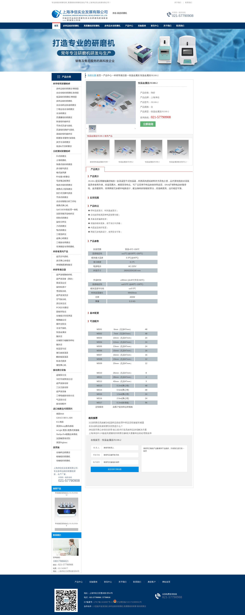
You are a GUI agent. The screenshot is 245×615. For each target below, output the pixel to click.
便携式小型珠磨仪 (64, 189)
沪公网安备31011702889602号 (129, 602)
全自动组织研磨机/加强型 (67, 93)
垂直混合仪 (61, 283)
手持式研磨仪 (62, 197)
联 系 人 (96, 448)
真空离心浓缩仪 (63, 261)
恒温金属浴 (61, 332)
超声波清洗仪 (62, 295)
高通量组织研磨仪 (64, 117)
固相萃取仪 (61, 312)
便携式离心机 (62, 205)
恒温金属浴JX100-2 (149, 75)
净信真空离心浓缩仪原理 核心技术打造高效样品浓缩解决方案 (118, 430)
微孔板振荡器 (62, 353)
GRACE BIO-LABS (64, 418)
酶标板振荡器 (62, 357)
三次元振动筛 (62, 387)
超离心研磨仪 (62, 238)
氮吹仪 (59, 336)
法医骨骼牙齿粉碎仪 (65, 214)
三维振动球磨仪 (63, 242)
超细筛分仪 (61, 375)
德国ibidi (60, 414)
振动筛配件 (61, 404)
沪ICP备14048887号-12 (103, 602)
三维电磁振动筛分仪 (65, 396)
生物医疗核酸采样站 (65, 340)
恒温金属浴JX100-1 (152, 162)
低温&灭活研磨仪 (64, 146)
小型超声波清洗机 (100, 606)
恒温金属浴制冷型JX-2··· (178, 162)
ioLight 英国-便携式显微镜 (67, 430)
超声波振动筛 (62, 383)
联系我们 (188, 3)
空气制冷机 (61, 299)
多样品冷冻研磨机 (112, 26)
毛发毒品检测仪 (63, 181)
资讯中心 (155, 26)
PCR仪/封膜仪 (62, 308)
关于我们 (177, 3)
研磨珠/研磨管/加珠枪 (65, 138)
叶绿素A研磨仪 (63, 177)
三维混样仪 (61, 234)
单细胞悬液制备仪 (64, 265)
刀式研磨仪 (61, 226)
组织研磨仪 (141, 606)
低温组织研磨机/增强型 (66, 97)
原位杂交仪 (61, 303)
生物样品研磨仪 (63, 452)
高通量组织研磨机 (92, 26)
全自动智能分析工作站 (66, 201)
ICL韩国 (60, 422)
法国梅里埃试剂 (63, 438)
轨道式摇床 (61, 361)
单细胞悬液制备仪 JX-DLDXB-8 (66, 513)
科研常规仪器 (120, 75)
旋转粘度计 (61, 287)
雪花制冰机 (61, 291)
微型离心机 (61, 365)
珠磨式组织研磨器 (64, 164)
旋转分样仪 (61, 222)
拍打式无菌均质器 (64, 193)
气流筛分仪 (61, 400)
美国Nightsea (61, 442)
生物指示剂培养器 (64, 316)
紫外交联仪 (61, 324)
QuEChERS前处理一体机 (67, 210)
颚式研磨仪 (61, 230)
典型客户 (152, 582)
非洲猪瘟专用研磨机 (65, 247)
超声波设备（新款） (65, 279)
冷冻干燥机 (61, 328)
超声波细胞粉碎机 (64, 275)
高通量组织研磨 (129, 606)
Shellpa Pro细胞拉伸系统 (66, 434)
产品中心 (129, 26)
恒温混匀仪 (61, 349)
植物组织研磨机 (63, 457)
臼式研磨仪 (61, 156)
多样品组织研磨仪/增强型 (67, 89)
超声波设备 (61, 391)
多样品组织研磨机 (71, 26)
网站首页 (166, 582)
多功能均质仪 (62, 168)
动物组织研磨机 (63, 461)
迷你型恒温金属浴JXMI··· (99, 162)
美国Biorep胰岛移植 (65, 426)
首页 (56, 26)
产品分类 (66, 77)
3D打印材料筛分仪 (64, 379)
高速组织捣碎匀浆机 (65, 130)
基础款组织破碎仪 (64, 134)
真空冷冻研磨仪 (63, 142)
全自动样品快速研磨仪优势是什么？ (106, 426)
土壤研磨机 (61, 160)
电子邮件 (96, 462)
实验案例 (142, 26)
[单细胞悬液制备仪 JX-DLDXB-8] (66, 509)
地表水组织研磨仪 (64, 185)
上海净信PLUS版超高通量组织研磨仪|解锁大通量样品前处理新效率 (120, 433)
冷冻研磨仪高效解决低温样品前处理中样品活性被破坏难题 (116, 422)
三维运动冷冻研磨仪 (65, 109)
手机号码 (96, 455)
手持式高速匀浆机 (64, 126)
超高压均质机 (62, 256)
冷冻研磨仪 (61, 113)
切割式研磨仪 (62, 218)
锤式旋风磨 (61, 173)
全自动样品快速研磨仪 (66, 105)
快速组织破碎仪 (63, 122)
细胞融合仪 (61, 320)
